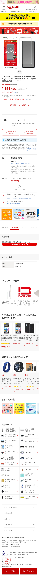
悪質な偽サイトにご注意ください (11, 546)
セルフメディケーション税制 (10, 544)
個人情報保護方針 (7, 566)
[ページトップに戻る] (36, 568)
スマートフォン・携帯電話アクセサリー (12, 12)
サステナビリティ (27, 564)
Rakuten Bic (13, 7)
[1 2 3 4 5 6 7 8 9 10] (19, 120)
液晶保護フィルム (32, 12)
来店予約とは (30, 148)
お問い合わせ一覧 (16, 564)
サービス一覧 (6, 564)
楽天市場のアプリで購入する (19, 105)
